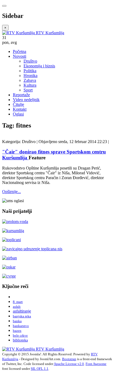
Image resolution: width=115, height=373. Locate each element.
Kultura (30, 85)
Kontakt (19, 109)
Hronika (30, 75)
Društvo (30, 61)
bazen (17, 331)
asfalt (17, 307)
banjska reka (22, 316)
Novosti (19, 56)
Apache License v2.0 (69, 364)
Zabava (30, 80)
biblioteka (20, 340)
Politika (30, 70)
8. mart (18, 302)
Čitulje (18, 104)
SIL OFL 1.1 (39, 369)
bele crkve (20, 335)
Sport (28, 90)
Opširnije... (11, 191)
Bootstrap (69, 359)
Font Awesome (96, 364)
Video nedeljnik (26, 99)
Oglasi (18, 114)
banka (17, 321)
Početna (19, 51)
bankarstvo (21, 326)
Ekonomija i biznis (39, 66)
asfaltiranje (22, 311)
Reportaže (21, 95)
